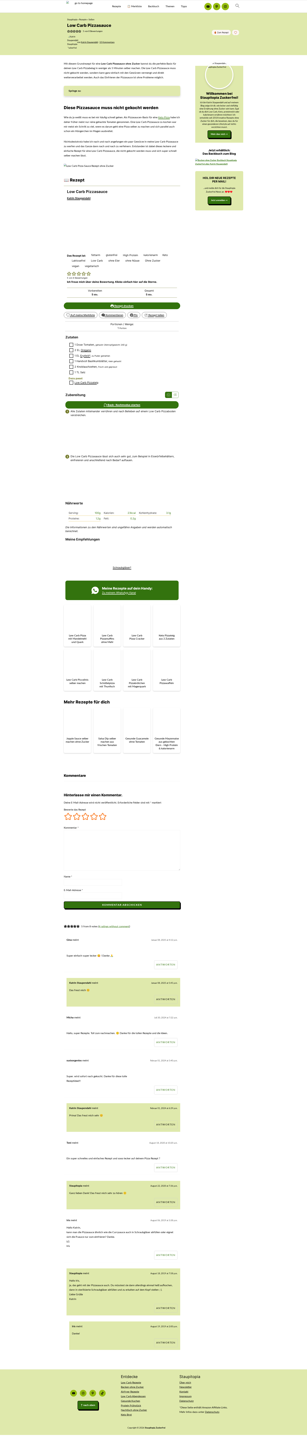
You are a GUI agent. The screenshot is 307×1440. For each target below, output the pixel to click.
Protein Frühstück (131, 1405)
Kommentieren (114, 315)
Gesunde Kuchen (130, 1401)
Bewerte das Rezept (75, 809)
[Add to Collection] (235, 32)
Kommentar (71, 827)
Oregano (86, 350)
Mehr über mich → (219, 134)
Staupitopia (72, 20)
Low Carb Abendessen (133, 1396)
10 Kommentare (106, 42)
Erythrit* (85, 355)
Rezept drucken (124, 305)
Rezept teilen (156, 315)
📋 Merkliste (134, 6)
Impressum (185, 1396)
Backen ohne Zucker (132, 1387)
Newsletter (185, 1387)
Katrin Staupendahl (79, 198)
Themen (169, 6)
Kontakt (183, 1391)
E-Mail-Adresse (73, 890)
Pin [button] (135, 315)
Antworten (165, 964)
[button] (68, 31)
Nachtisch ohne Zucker (134, 1410)
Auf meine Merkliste (82, 315)
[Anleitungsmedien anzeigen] (168, 395)
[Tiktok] (102, 1393)
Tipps (184, 6)
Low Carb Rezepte (131, 1382)
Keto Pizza (164, 117)
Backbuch (153, 6)
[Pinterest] (216, 6)
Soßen (91, 20)
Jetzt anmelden (218, 200)
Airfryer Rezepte (130, 1391)
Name (68, 876)
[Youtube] (208, 6)
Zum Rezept (222, 32)
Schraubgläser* (122, 567)
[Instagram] (225, 6)
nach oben (88, 1405)
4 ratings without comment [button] (114, 926)
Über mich (185, 1382)
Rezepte (116, 6)
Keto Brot (126, 1414)
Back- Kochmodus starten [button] (123, 404)
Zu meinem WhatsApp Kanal (119, 592)
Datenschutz (186, 1401)
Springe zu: (75, 91)
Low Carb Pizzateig (86, 382)
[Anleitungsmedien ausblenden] (175, 395)
